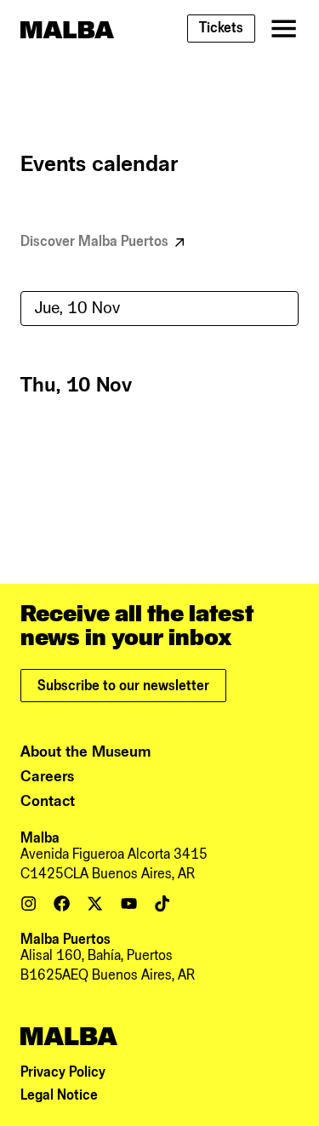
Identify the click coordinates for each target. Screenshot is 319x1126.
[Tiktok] (162, 903)
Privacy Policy (62, 1072)
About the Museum (85, 752)
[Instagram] (28, 903)
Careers (47, 776)
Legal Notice (59, 1095)
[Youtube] (129, 903)
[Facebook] (62, 903)
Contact (47, 801)
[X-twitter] (95, 903)
